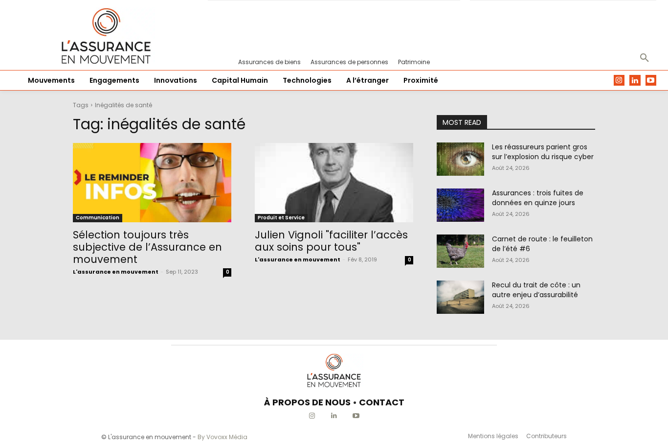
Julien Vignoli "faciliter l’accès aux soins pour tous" (331, 241)
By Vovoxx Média (222, 437)
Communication (97, 217)
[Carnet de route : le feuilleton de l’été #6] (460, 251)
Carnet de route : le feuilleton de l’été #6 (542, 244)
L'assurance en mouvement (115, 272)
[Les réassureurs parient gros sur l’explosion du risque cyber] (460, 159)
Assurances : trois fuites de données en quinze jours (537, 198)
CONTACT (381, 402)
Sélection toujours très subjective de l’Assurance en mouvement (147, 247)
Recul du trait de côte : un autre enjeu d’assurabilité (536, 290)
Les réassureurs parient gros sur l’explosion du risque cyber (543, 152)
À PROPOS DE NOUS (307, 402)
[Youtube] (651, 80)
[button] (644, 58)
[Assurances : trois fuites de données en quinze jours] (460, 205)
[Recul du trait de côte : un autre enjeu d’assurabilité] (460, 297)
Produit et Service (281, 217)
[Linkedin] (635, 80)
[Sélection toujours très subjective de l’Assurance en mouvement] (152, 182)
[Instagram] (619, 80)
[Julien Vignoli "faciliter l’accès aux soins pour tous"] (334, 182)
